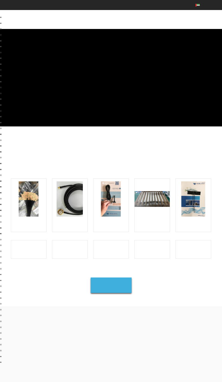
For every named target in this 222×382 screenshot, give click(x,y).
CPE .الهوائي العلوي (17, 239)
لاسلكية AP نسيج (15, 263)
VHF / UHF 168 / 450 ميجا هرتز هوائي (30, 216)
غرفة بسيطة (12, 333)
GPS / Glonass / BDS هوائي (23, 222)
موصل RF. (11, 257)
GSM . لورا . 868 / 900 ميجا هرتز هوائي (30, 175)
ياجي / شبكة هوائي (16, 181)
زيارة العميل (12, 339)
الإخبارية (9, 292)
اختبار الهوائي (13, 327)
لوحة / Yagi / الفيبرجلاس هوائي (24, 58)
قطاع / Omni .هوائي (17, 105)
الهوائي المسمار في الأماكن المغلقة (28, 116)
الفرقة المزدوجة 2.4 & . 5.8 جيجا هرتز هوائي (34, 93)
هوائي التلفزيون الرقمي (20, 245)
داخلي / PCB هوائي (17, 210)
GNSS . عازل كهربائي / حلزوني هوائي (29, 233)
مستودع (9, 321)
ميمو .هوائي (11, 69)
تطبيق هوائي (12, 315)
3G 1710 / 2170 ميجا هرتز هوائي (26, 157)
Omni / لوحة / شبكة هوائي (21, 122)
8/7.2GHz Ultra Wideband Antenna (29, 29)
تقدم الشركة (12, 298)
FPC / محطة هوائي (17, 152)
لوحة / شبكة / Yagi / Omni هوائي (26, 146)
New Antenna (14, 274)
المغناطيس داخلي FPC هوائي (24, 192)
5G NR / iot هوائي (16, 35)
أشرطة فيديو (12, 356)
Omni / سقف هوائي (17, 75)
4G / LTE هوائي (14, 52)
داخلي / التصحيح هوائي (19, 99)
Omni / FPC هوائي (16, 41)
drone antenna (15, 134)
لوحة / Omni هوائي (16, 204)
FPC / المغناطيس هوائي (20, 169)
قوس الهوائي (13, 268)
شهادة (8, 309)
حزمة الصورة (12, 344)
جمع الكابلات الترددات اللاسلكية (25, 251)
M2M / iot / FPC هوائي (19, 64)
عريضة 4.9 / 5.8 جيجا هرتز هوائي (26, 111)
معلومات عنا (12, 280)
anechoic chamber (17, 350)
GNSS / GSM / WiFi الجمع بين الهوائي (30, 228)
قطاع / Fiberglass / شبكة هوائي (25, 81)
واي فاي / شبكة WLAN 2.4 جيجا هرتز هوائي (33, 140)
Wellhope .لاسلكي (17, 362)
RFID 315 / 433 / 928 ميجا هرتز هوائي (30, 198)
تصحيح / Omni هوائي (18, 186)
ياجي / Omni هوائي (16, 163)
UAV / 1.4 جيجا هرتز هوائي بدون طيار (29, 128)
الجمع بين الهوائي (15, 87)
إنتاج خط (10, 303)
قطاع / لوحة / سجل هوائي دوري (25, 46)
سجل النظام (12, 286)
